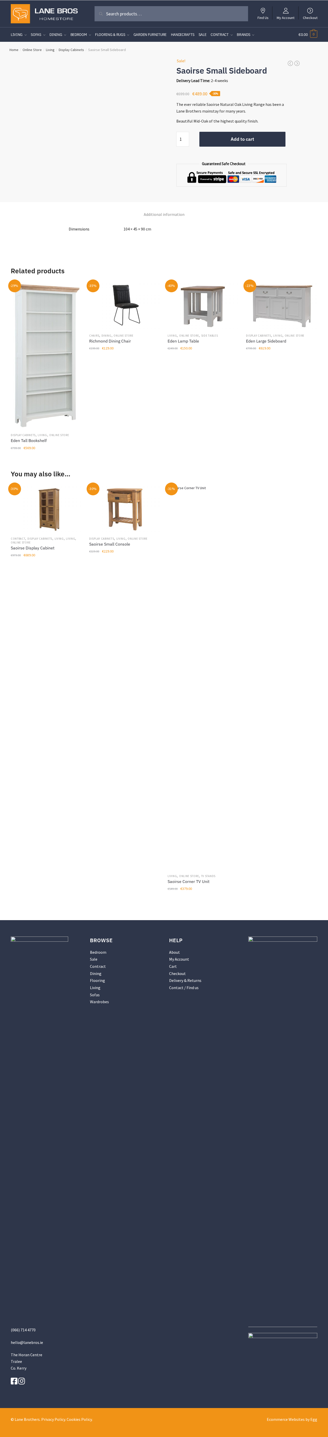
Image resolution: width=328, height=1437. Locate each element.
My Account (285, 17)
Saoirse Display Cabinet (33, 547)
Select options (124, 459)
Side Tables (209, 335)
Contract (18, 538)
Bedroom (98, 952)
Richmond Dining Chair (110, 341)
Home (13, 49)
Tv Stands (208, 876)
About (174, 952)
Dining (106, 335)
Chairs (94, 335)
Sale (93, 959)
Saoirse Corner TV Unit (189, 881)
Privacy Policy (53, 1419)
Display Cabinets (71, 49)
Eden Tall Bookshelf (29, 440)
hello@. (27, 1342)
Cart (173, 966)
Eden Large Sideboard (266, 341)
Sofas (95, 994)
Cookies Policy (79, 1419)
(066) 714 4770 (23, 1329)
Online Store (32, 49)
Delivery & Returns (185, 980)
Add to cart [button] (46, 459)
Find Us (263, 17)
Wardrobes (99, 1001)
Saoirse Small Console (109, 544)
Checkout (310, 17)
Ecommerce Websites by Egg (292, 1419)
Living (50, 49)
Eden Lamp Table (183, 341)
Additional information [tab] (164, 214)
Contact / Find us (184, 987)
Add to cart (242, 139)
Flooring (97, 980)
